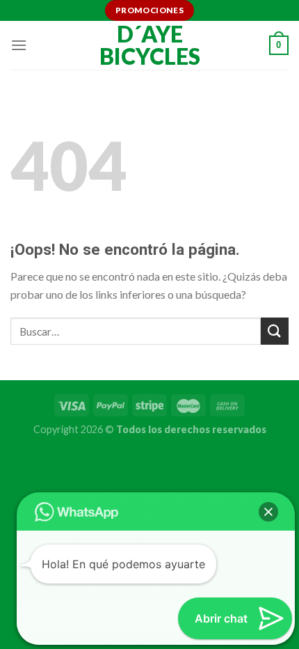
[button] (268, 512)
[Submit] (275, 331)
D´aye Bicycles (149, 45)
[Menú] (18, 45)
